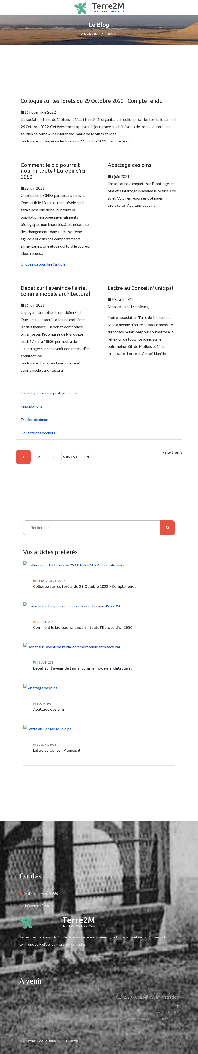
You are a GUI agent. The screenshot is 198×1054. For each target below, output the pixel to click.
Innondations (31, 406)
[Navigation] (163, 22)
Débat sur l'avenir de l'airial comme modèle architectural (55, 291)
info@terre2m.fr (37, 905)
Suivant (70, 457)
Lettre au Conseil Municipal (140, 288)
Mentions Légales (107, 1019)
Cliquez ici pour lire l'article (43, 264)
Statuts (33, 1019)
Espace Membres (139, 1019)
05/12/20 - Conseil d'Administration (147, 997)
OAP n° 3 (163, 1019)
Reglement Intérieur (59, 1019)
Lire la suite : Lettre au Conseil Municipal (138, 353)
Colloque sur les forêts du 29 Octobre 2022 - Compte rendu (92, 101)
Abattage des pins (129, 165)
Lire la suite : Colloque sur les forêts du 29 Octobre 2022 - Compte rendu (76, 141)
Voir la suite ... (168, 1011)
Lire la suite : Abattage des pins (131, 205)
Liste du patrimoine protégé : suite (49, 393)
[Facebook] (99, 959)
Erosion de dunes (35, 419)
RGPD (84, 1019)
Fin (86, 457)
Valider (167, 527)
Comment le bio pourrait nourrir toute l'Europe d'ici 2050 (53, 170)
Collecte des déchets (38, 432)
